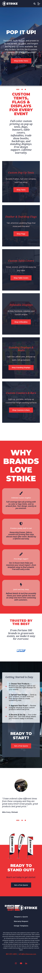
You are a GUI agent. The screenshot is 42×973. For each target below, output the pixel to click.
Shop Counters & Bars (21, 410)
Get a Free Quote (21, 746)
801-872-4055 (11, 954)
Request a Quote (21, 917)
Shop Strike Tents (21, 61)
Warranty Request (21, 921)
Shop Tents (21, 190)
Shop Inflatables (21, 322)
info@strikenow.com (27, 954)
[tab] (17, 89)
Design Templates (21, 926)
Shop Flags (21, 234)
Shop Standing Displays (21, 367)
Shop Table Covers (21, 278)
